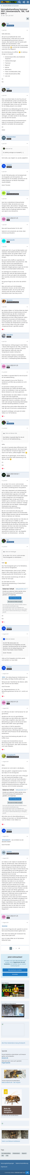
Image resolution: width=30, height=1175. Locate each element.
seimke (5, 926)
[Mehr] (27, 30)
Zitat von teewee (10, 639)
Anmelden (15, 974)
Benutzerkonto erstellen (15, 970)
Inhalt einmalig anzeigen (15, 598)
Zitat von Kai (8, 148)
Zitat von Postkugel (10, 551)
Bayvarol (24, 1153)
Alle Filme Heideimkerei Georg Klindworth (13, 1043)
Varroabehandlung (6, 1153)
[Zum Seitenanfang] (27, 1172)
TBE (3, 1155)
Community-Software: (15, 1172)
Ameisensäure (16, 1153)
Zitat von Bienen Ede (11, 433)
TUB (7, 1155)
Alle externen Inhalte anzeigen (15, 601)
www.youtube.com (21, 589)
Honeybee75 (6, 840)
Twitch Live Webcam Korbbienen (11, 1141)
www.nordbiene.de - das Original (11, 1082)
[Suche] (19, 2)
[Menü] (28, 2)
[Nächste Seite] (19, 948)
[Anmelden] (23, 2)
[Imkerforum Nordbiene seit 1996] (8, 2)
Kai (4, 15)
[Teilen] (27, 18)
